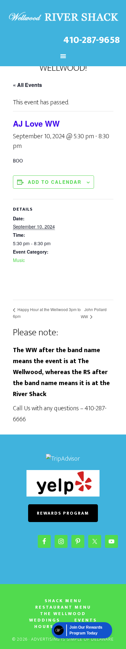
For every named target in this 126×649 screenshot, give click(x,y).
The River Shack (63, 17)
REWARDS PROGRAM (63, 513)
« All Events (27, 85)
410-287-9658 (91, 40)
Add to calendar (54, 182)
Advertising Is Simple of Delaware (72, 639)
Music (19, 260)
